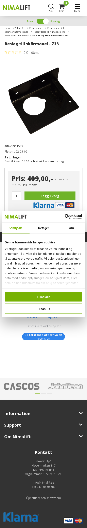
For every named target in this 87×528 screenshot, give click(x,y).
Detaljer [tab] (43, 228)
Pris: (19, 178)
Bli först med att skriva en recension (43, 336)
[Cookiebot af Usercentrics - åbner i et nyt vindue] (64, 216)
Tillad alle (43, 297)
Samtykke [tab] (16, 228)
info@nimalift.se (43, 482)
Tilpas (41, 308)
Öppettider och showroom (43, 498)
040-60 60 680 (46, 487)
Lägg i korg (50, 196)
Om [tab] (71, 228)
